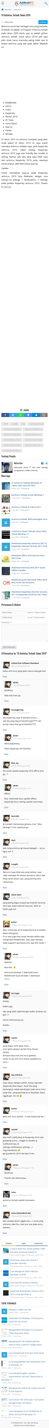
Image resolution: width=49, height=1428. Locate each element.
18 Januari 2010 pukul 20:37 (21, 1216)
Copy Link (44, 415)
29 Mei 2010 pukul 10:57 (20, 766)
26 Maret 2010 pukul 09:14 (23, 957)
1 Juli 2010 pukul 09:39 (21, 685)
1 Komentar (25, 549)
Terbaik (15, 424)
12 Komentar (25, 498)
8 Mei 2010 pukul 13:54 (20, 819)
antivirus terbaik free (12, 434)
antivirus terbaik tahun (34, 429)
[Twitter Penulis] (46, 463)
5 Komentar (25, 573)
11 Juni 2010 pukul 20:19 (20, 713)
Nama (36, 612)
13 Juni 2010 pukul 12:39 (22, 738)
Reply (5, 676)
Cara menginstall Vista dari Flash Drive (26, 1353)
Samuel (7, 186)
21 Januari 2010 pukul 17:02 (21, 1195)
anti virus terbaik (36, 424)
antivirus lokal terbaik (33, 445)
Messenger (28, 415)
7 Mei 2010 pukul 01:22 (20, 843)
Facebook (5, 415)
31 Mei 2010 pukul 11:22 (22, 788)
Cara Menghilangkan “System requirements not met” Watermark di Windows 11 (21, 1376)
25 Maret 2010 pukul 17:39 (21, 925)
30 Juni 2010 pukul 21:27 (20, 666)
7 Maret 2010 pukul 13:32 (21, 1078)
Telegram (36, 415)
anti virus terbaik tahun (13, 429)
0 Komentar (25, 489)
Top (23, 424)
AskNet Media (30, 1425)
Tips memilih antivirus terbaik (24, 1282)
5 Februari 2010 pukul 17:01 (21, 1132)
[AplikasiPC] (24, 3)
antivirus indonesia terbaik (34, 434)
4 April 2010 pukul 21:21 (20, 898)
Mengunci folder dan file (20, 1309)
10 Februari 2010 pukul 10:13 (22, 1111)
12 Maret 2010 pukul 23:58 (21, 996)
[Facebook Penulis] (42, 463)
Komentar (6, 622)
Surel (36, 617)
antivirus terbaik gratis (13, 450)
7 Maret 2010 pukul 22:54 (21, 1041)
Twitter (13, 415)
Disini (7, 979)
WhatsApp (20, 415)
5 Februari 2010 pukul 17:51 (23, 1168)
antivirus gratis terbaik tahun (13, 445)
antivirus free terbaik (33, 440)
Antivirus (43, 22)
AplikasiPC (19, 1423)
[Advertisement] (24, 74)
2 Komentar (24, 510)
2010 (6, 424)
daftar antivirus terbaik (13, 440)
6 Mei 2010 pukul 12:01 (20, 867)
